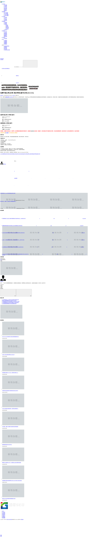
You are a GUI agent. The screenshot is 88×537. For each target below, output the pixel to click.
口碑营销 (5, 24)
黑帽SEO (5, 10)
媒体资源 (5, 34)
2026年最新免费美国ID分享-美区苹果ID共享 (9, 303)
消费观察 (5, 42)
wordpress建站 (6, 14)
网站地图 (3, 517)
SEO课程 (5, 17)
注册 (2, 58)
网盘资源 (5, 36)
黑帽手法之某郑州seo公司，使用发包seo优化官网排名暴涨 (11, 462)
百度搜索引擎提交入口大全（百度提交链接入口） (10, 372)
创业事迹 (5, 41)
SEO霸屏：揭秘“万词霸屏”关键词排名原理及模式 (10, 426)
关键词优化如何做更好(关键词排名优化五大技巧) (10, 390)
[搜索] (30, 63)
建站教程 (3, 11)
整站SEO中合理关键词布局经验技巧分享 (8, 498)
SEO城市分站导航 (7, 49)
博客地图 (22, 519)
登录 (1, 58)
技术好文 (5, 44)
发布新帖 (5, 38)
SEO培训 (3, 16)
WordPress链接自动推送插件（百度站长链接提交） (10, 408)
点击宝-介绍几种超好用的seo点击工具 (8, 354)
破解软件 (5, 35)
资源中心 (3, 30)
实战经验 (5, 20)
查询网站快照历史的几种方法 (7, 444)
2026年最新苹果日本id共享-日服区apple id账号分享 (10, 302)
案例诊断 (5, 8)
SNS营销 (5, 23)
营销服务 (3, 516)
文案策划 (5, 29)
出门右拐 (7, 132)
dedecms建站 (6, 12)
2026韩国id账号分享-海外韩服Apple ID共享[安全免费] (10, 301)
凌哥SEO (1, 95)
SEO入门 (5, 18)
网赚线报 (5, 43)
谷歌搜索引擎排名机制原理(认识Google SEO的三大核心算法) (12, 480)
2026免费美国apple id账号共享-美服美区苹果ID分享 (10, 299)
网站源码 (5, 33)
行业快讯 (5, 40)
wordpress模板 (6, 15)
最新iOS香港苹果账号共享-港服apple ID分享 (9, 300)
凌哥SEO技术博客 (9, 519)
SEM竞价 (5, 22)
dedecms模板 (6, 13)
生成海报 (15, 178)
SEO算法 (5, 6)
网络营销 (3, 21)
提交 (1, 260)
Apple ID (5, 32)
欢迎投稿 (1, 59)
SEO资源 (5, 31)
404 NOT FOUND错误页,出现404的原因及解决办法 (10, 336)
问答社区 (3, 37)
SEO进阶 (5, 19)
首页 (5, 68)
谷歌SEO (5, 9)
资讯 (3, 39)
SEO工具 (5, 7)
